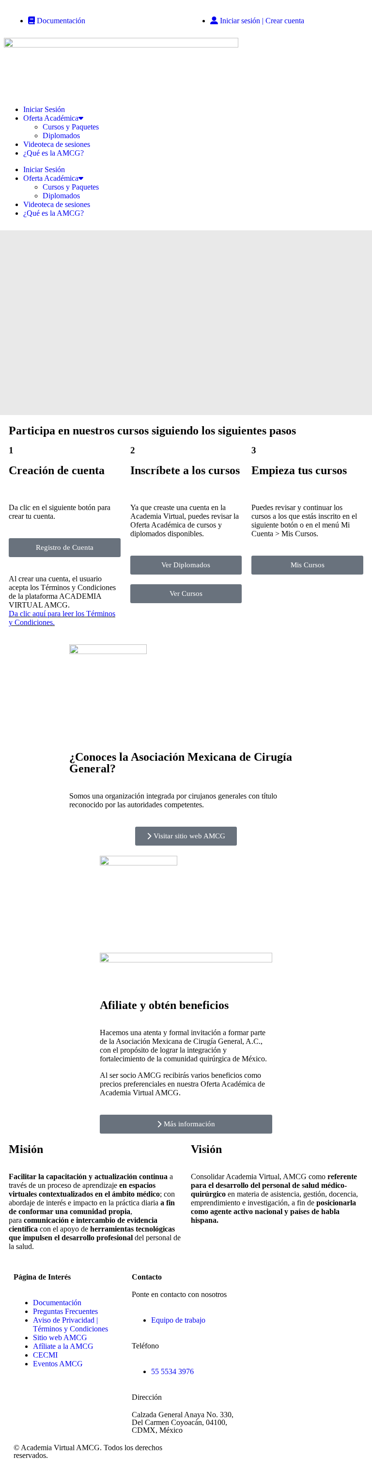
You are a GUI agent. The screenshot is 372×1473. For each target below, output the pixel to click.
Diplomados (61, 135)
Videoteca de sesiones (56, 144)
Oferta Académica (50, 118)
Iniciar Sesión (44, 109)
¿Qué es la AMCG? (53, 153)
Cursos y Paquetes (71, 127)
